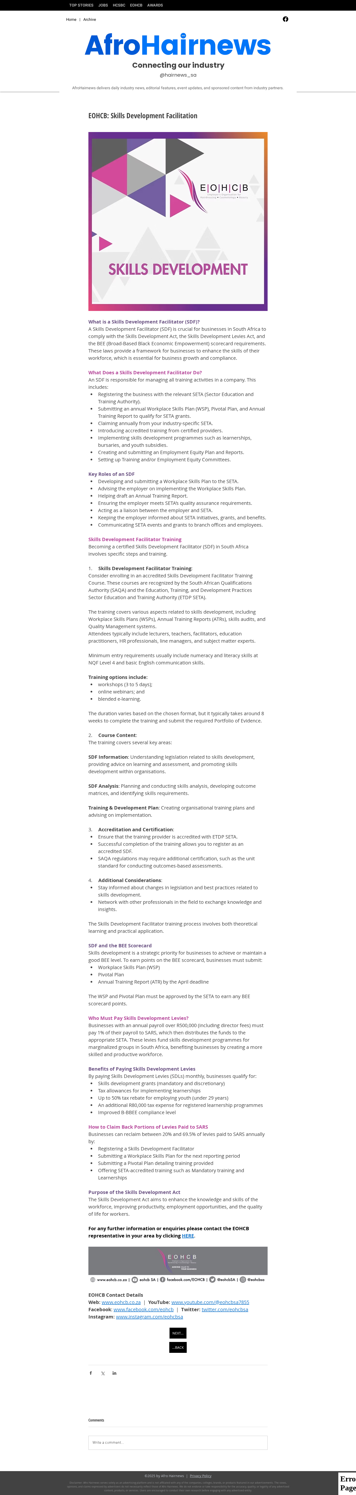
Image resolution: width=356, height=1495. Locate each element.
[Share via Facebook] (90, 1373)
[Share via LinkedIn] (114, 1373)
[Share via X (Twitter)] (102, 1373)
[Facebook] (285, 19)
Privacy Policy (200, 1475)
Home (71, 19)
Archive (89, 19)
